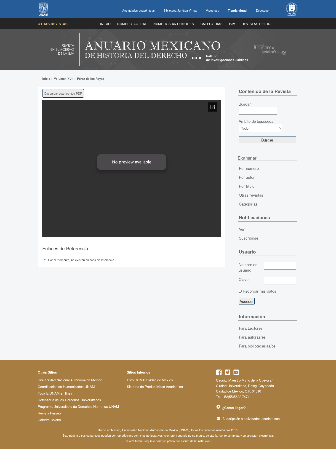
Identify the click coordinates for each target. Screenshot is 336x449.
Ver (242, 229)
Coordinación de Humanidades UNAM (66, 386)
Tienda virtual (237, 10)
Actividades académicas (138, 10)
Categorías (211, 23)
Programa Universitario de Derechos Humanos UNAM (78, 406)
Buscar (245, 104)
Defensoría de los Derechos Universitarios (69, 399)
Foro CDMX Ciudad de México (150, 379)
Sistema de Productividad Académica (155, 386)
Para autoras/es (252, 337)
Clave (243, 279)
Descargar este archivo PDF (63, 93)
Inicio (105, 23)
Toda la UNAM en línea (55, 393)
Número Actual (132, 23)
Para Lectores (251, 328)
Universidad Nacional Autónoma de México (70, 379)
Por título (246, 186)
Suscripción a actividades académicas (251, 418)
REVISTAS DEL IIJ (256, 23)
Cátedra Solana (49, 419)
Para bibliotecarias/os (257, 346)
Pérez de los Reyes (90, 78)
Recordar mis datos (259, 291)
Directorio (262, 10)
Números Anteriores (173, 23)
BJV (232, 23)
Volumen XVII (63, 78)
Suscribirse (248, 238)
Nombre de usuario (248, 267)
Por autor (247, 177)
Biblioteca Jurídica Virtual (180, 10)
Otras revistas (53, 23)
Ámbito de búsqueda (256, 121)
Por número (249, 168)
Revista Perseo (49, 413)
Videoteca (212, 10)
